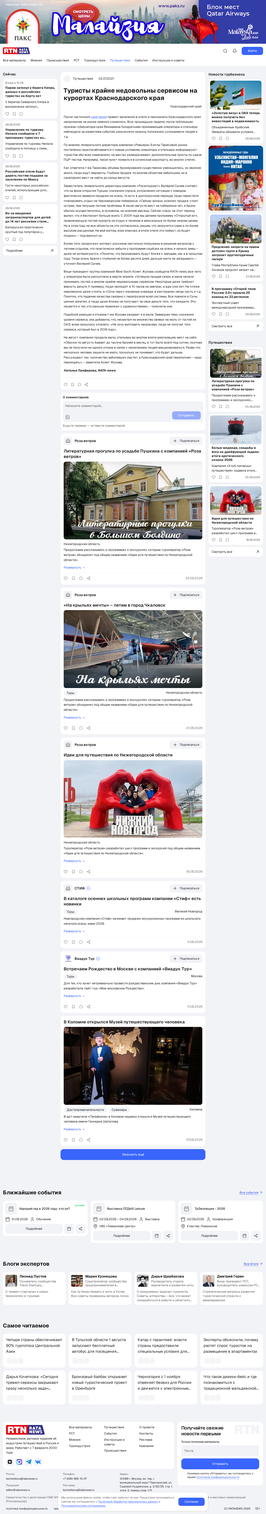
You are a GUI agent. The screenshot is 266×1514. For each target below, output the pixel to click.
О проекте (146, 1427)
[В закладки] (14, 114)
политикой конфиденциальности (217, 1477)
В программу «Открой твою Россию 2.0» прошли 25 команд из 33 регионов (234, 293)
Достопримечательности (85, 1110)
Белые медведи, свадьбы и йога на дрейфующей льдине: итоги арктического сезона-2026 (236, 454)
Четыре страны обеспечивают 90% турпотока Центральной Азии (34, 1345)
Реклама (145, 1440)
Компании (146, 1446)
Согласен (191, 1502)
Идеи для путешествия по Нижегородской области (233, 520)
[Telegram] (29, 1462)
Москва (196, 976)
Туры (70, 693)
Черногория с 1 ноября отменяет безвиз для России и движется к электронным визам (164, 1385)
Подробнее (34, 1229)
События (141, 60)
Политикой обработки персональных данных (128, 1501)
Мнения (36, 60)
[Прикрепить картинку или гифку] (67, 417)
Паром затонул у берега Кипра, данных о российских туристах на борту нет (30, 92)
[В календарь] (69, 1229)
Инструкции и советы (168, 60)
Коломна (196, 1109)
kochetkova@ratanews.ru (22, 1478)
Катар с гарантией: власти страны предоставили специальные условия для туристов (162, 1348)
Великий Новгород (188, 911)
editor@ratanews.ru (18, 1490)
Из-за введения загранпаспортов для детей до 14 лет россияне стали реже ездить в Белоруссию (28, 219)
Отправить (220, 1464)
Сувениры (119, 1110)
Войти (252, 51)
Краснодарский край (186, 106)
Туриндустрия (94, 60)
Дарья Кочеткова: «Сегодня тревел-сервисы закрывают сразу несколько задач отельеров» (32, 1385)
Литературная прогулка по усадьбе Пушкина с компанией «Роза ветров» (233, 385)
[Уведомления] (234, 51)
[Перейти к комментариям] (21, 114)
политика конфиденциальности (27, 1508)
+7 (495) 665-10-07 (75, 1478)
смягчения (99, 117)
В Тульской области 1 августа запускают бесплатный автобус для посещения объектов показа (99, 1348)
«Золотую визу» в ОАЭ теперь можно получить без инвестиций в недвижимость (236, 117)
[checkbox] (183, 1474)
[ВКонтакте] (38, 1462)
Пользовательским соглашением (83, 1505)
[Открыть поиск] (225, 51)
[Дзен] (10, 1462)
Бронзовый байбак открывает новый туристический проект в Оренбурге (99, 1382)
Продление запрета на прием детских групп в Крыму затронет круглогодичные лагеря (235, 253)
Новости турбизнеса (227, 74)
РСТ (76, 60)
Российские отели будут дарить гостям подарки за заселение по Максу (26, 175)
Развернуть (72, 567)
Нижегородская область (82, 544)
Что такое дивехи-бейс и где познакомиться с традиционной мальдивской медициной (230, 1385)
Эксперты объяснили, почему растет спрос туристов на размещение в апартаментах (230, 1345)
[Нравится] (7, 114)
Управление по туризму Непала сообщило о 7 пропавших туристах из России (24, 135)
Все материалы (14, 60)
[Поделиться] (86, 384)
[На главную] (16, 50)
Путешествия (120, 60)
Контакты (146, 1433)
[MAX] (19, 1462)
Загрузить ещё (133, 1154)
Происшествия (58, 60)
